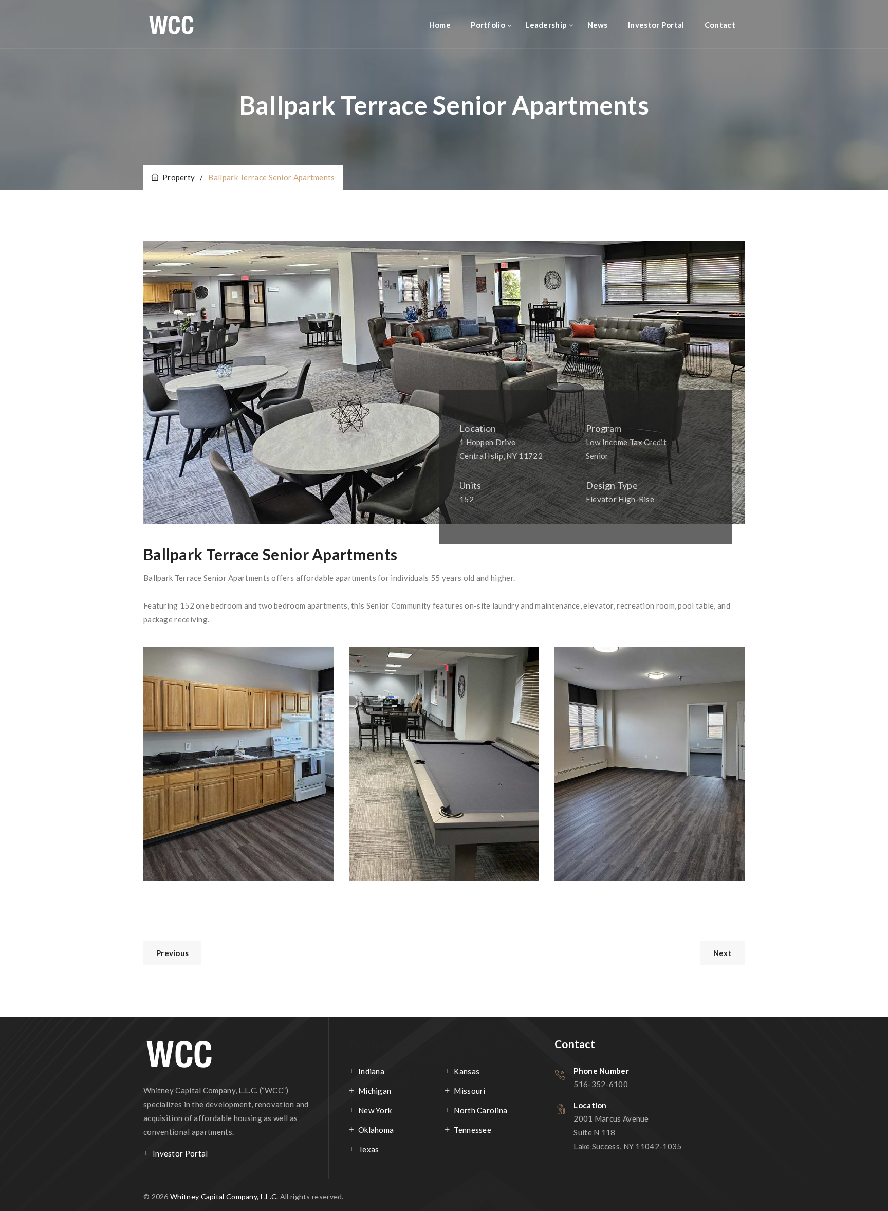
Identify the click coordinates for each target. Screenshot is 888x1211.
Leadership (546, 24)
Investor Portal (656, 24)
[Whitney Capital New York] (186, 24)
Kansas (466, 1071)
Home (440, 24)
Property (177, 177)
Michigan (374, 1090)
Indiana (371, 1071)
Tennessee (472, 1129)
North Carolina (480, 1110)
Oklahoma (376, 1129)
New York (375, 1110)
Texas (368, 1149)
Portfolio (488, 24)
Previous (172, 953)
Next (722, 953)
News (597, 24)
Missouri (469, 1090)
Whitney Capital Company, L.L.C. (225, 1196)
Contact (720, 24)
